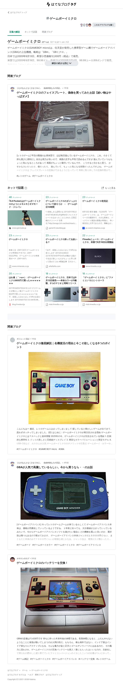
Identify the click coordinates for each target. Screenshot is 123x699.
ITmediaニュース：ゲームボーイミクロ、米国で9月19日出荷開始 (98, 240)
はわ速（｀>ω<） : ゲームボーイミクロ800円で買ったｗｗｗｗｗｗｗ (24, 280)
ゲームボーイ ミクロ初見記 (95, 201)
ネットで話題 (31, 31)
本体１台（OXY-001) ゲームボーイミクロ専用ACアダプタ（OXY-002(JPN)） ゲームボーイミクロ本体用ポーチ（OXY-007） (24, 254)
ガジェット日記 (23, 339)
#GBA (61, 449)
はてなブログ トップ (18, 12)
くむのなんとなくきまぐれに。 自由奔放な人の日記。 (39, 88)
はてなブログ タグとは (17, 674)
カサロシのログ (23, 558)
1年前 (66, 88)
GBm (45, 51)
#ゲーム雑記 (22, 659)
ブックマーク (15, 197)
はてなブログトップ (54, 674)
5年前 (34, 558)
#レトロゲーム (24, 176)
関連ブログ (47, 31)
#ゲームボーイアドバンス (88, 544)
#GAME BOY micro (48, 449)
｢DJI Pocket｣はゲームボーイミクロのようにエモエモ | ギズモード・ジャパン (25, 204)
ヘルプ (30, 674)
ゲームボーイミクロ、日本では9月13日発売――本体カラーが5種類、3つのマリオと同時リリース (61, 280)
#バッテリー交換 (87, 659)
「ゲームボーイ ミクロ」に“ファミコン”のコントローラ (97, 279)
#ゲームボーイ (24, 544)
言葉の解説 (14, 31)
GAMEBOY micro (39, 47)
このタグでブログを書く (104, 25)
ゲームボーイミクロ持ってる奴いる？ (61, 240)
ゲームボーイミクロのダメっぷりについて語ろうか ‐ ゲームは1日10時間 (61, 204)
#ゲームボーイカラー (42, 544)
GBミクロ (58, 51)
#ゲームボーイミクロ (42, 176)
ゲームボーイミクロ (18, 239)
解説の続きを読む (60, 63)
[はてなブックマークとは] (26, 187)
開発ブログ (39, 674)
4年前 (66, 463)
